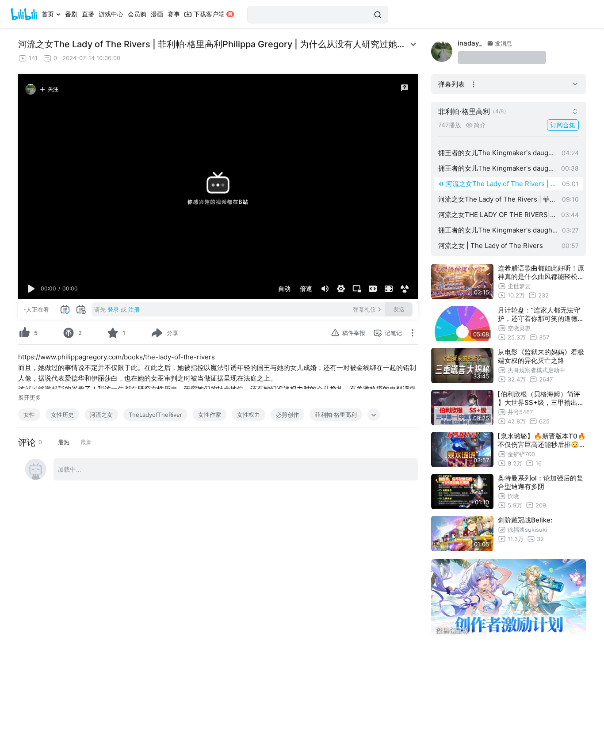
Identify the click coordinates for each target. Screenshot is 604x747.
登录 (113, 309)
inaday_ (470, 43)
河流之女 (101, 414)
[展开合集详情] (575, 111)
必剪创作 (287, 414)
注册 (134, 309)
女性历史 (62, 414)
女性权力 (248, 414)
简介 (480, 125)
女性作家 (209, 414)
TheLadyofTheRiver (155, 414)
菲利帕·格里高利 (336, 414)
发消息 (502, 43)
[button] (31, 288)
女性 (29, 414)
